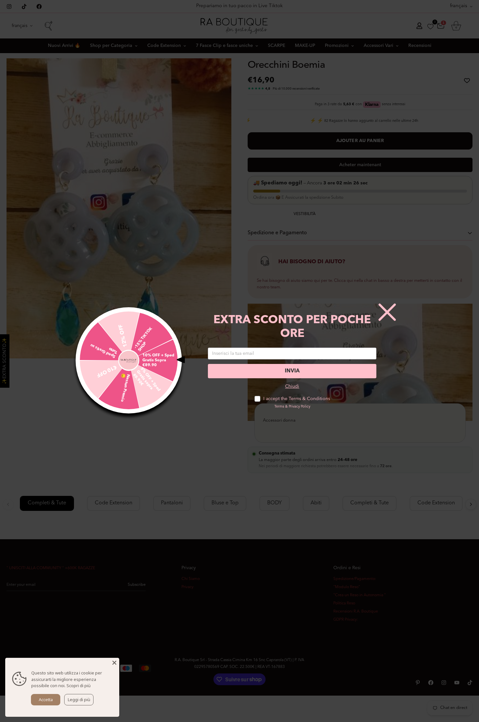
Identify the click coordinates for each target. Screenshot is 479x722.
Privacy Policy (299, 407)
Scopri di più (78, 685)
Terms (279, 407)
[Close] (114, 662)
